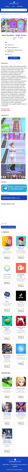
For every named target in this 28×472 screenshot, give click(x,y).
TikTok (21, 302)
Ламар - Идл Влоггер (21, 248)
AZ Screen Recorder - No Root (21, 276)
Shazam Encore (21, 355)
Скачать (15, 58)
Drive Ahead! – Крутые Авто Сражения (7, 357)
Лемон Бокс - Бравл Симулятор (7, 329)
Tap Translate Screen (7, 248)
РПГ (5, 14)
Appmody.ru (14, 2)
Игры (13, 6)
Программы (20, 6)
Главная (7, 6)
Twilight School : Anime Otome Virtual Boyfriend (7, 441)
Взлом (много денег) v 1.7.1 (11, 197)
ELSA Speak (7, 274)
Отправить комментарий (8, 227)
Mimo (7, 302)
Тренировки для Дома (21, 328)
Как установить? (5, 194)
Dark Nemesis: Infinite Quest (7, 414)
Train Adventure (7, 388)
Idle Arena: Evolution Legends (21, 414)
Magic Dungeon (21, 388)
